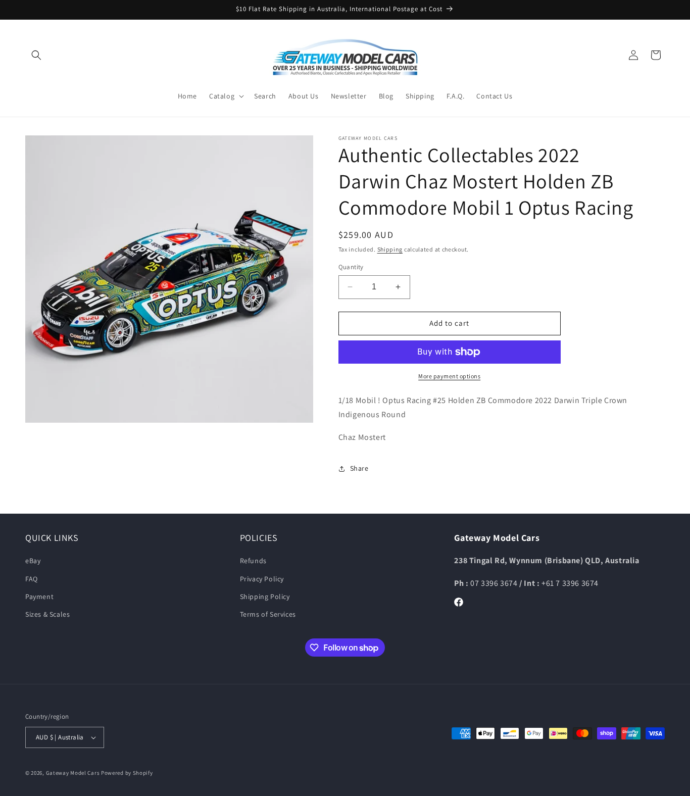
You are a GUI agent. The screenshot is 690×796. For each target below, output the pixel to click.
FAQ (31, 578)
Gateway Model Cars (73, 772)
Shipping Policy (265, 596)
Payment (39, 596)
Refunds (253, 560)
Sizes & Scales (47, 614)
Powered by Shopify (127, 772)
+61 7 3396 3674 (570, 583)
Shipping (390, 249)
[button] (36, 55)
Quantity (351, 267)
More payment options (449, 376)
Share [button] (359, 468)
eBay (32, 560)
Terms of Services (268, 614)
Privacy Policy (262, 578)
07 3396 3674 (494, 583)
